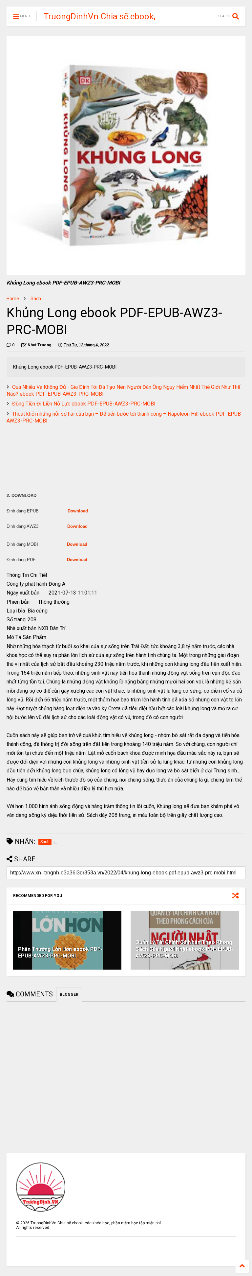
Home (13, 298)
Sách (36, 298)
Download (78, 511)
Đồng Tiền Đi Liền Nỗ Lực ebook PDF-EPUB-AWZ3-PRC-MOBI (84, 404)
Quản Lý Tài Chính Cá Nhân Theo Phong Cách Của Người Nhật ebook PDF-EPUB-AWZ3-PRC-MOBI (184, 949)
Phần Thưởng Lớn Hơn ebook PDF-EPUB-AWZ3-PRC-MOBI (60, 952)
